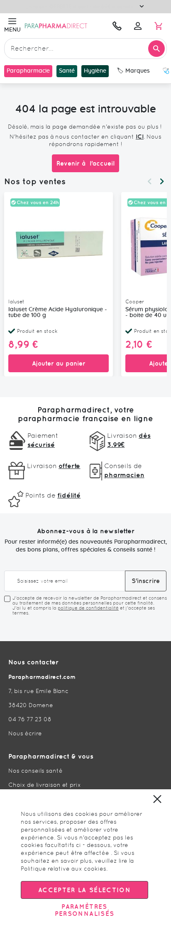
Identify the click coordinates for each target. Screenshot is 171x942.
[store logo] (65, 26)
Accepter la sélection (84, 889)
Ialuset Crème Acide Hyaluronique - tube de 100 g (57, 312)
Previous (149, 181)
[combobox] (85, 48)
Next (162, 181)
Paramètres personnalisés (85, 910)
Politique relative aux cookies (63, 868)
